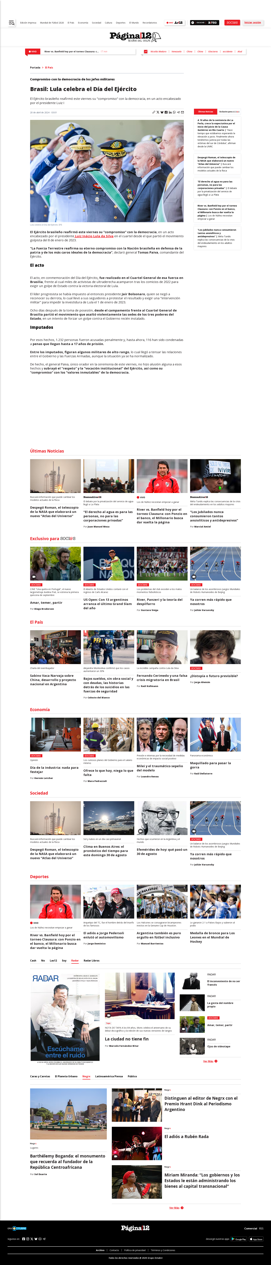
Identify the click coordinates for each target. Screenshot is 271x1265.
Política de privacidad (135, 1250)
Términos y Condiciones (163, 1250)
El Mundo (134, 22)
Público (132, 1076)
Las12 (53, 960)
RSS (261, 1228)
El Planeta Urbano (66, 1076)
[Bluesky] (36, 1239)
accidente (227, 51)
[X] (31, 1239)
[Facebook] (23, 1238)
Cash (33, 960)
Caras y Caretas (40, 1076)
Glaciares (213, 51)
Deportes (120, 22)
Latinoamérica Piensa (109, 1076)
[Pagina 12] (135, 37)
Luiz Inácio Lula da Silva (94, 236)
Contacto (114, 1250)
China (189, 51)
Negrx (86, 1076)
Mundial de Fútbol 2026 (52, 22)
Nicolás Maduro (158, 51)
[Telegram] (44, 1239)
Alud (240, 51)
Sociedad (96, 22)
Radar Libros (91, 960)
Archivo (100, 1250)
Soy (64, 960)
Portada (35, 67)
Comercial (250, 1228)
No (43, 960)
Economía (83, 22)
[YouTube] (40, 1239)
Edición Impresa (28, 22)
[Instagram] (27, 1238)
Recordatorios (150, 22)
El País (71, 22)
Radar (75, 960)
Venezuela (176, 51)
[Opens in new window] (239, 1238)
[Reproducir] (192, 22)
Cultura (108, 22)
